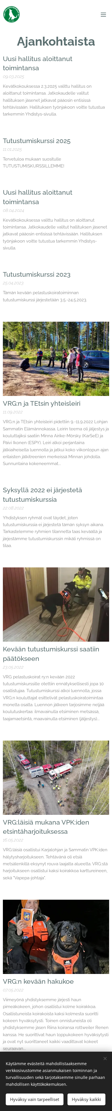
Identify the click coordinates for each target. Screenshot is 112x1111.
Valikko (103, 14)
